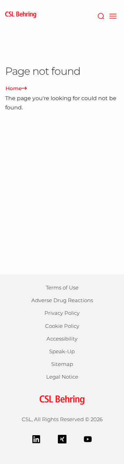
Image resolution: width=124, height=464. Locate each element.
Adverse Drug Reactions (62, 300)
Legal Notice (62, 376)
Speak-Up (62, 351)
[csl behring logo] (62, 399)
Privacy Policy (62, 313)
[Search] (101, 15)
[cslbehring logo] (20, 15)
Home (14, 88)
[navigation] (113, 15)
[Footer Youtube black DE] (88, 438)
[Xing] (62, 438)
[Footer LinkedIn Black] (36, 438)
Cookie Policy (62, 326)
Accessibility (62, 338)
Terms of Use (62, 287)
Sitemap (62, 364)
